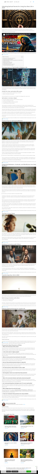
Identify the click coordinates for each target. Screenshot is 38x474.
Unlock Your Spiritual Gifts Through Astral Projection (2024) (10, 460)
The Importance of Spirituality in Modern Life (9, 58)
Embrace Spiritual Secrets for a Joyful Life (9, 64)
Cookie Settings (15, 471)
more (24, 404)
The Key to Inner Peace (6, 61)
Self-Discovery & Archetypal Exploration (20, 9)
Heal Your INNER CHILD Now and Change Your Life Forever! (10, 427)
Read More (26, 469)
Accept (29, 471)
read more (6, 428)
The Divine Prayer (5, 54)
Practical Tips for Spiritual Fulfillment (8, 59)
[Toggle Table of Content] (22, 57)
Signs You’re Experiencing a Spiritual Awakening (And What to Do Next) (27, 460)
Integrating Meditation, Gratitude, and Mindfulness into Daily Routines (13, 60)
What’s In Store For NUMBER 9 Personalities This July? (27, 443)
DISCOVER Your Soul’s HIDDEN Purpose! (11, 443)
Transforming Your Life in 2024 (7, 63)
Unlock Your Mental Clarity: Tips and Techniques (27, 427)
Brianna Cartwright (6, 9)
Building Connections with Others (7, 62)
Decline (8, 471)
